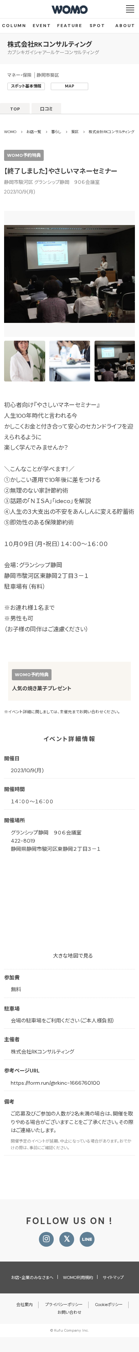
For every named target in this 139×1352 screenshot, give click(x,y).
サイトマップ (113, 1277)
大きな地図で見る (73, 955)
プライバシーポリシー (64, 1304)
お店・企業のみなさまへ (32, 1277)
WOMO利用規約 (78, 1277)
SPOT (97, 26)
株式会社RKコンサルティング (49, 44)
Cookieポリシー (109, 1304)
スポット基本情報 (26, 86)
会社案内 (24, 1304)
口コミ (46, 109)
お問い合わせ (69, 1312)
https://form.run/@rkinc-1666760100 (55, 1083)
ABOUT (125, 26)
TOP (15, 109)
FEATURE (69, 26)
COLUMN (14, 26)
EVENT (42, 26)
